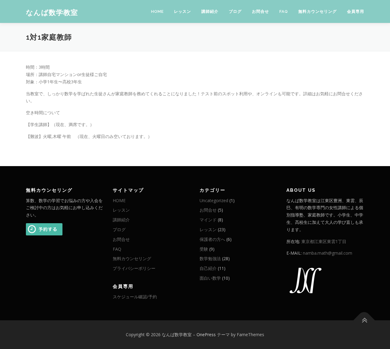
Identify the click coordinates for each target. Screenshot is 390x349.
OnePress (206, 334)
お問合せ (260, 11)
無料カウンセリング (317, 11)
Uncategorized (214, 200)
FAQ (283, 11)
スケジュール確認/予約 (135, 297)
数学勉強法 (210, 258)
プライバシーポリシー (134, 268)
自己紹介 (208, 268)
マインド (208, 220)
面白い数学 (210, 278)
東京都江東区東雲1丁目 (323, 241)
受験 (204, 249)
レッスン (182, 11)
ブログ (235, 11)
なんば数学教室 (52, 12)
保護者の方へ (212, 239)
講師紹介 (209, 11)
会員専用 (355, 11)
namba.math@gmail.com (327, 253)
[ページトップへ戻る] (364, 320)
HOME (157, 11)
